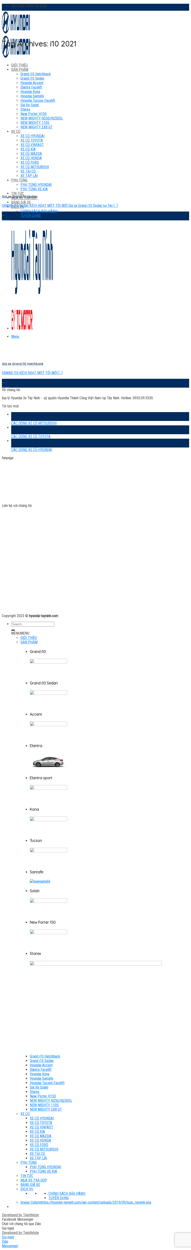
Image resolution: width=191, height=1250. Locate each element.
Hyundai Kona (30, 91)
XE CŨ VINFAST (41, 1127)
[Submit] (13, 630)
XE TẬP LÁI (38, 1158)
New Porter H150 (43, 1096)
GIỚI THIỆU (19, 65)
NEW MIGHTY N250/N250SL (51, 1100)
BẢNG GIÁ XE (21, 202)
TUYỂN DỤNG (30, 215)
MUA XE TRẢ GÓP (33, 1180)
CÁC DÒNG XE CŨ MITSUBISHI (34, 423)
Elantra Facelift (31, 87)
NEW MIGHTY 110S (44, 1105)
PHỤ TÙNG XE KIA (43, 1171)
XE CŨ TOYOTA (41, 1122)
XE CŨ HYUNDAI (42, 1118)
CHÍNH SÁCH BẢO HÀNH (38, 211)
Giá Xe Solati (39, 1087)
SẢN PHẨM (19, 69)
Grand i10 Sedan (32, 78)
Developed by (20, 1215)
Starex (34, 1091)
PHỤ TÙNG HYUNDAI (45, 1167)
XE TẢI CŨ (37, 1153)
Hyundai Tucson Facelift (47, 1083)
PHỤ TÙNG (28, 1162)
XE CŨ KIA (37, 1131)
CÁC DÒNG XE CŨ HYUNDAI (31, 449)
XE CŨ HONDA (40, 1140)
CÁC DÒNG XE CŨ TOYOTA (31, 436)
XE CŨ (25, 1114)
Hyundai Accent (31, 83)
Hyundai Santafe (41, 1078)
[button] (20, 633)
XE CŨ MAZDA (40, 1136)
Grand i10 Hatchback (35, 74)
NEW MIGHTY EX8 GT (46, 1109)
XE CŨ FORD (39, 1145)
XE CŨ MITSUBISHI (44, 1149)
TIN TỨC (17, 193)
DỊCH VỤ (26, 1189)
